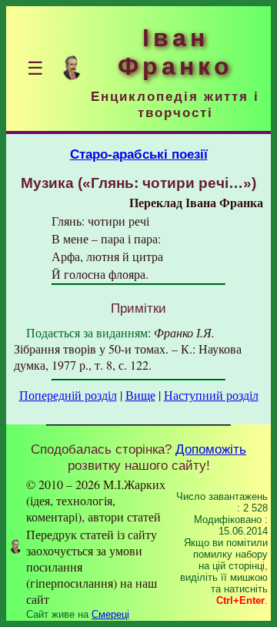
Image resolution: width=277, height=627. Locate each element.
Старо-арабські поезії (139, 154)
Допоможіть (210, 449)
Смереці (110, 614)
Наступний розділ (211, 395)
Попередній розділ (68, 395)
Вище (140, 395)
